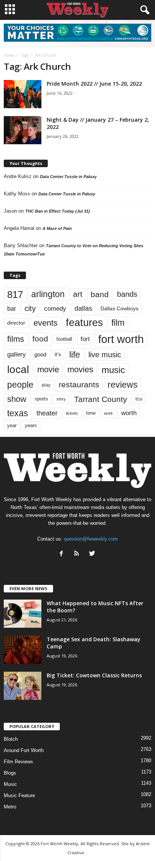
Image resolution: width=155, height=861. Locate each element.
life (74, 355)
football (64, 339)
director (16, 323)
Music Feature (19, 795)
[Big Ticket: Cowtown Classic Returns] (22, 686)
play (46, 385)
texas (17, 413)
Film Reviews (18, 761)
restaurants (79, 384)
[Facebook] (63, 554)
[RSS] (78, 554)
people (20, 385)
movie (48, 369)
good (40, 355)
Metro (10, 807)
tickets (72, 413)
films (15, 339)
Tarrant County (100, 399)
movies (80, 369)
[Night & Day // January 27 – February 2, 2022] (22, 130)
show (16, 399)
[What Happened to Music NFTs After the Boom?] (22, 614)
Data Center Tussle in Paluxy (68, 176)
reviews (123, 385)
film (118, 323)
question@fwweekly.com (91, 539)
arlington (48, 294)
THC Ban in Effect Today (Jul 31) (57, 211)
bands (127, 294)
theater (47, 413)
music (113, 370)
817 (15, 294)
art (77, 294)
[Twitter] (93, 554)
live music (104, 354)
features (84, 322)
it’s (58, 354)
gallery (16, 354)
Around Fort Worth (24, 750)
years (31, 425)
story (61, 399)
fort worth (121, 339)
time (91, 413)
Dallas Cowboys (119, 308)
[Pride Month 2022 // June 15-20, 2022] (22, 94)
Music (10, 784)
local (18, 369)
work (108, 413)
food (40, 338)
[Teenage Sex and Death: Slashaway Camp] (22, 650)
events (45, 323)
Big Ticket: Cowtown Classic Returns (94, 675)
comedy (55, 308)
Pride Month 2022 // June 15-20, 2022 (94, 83)
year (12, 425)
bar (11, 308)
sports (41, 399)
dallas (83, 308)
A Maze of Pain (57, 228)
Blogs (10, 773)
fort (85, 339)
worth (129, 413)
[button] (143, 10)
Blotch (11, 739)
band (100, 294)
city (30, 308)
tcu (138, 399)
